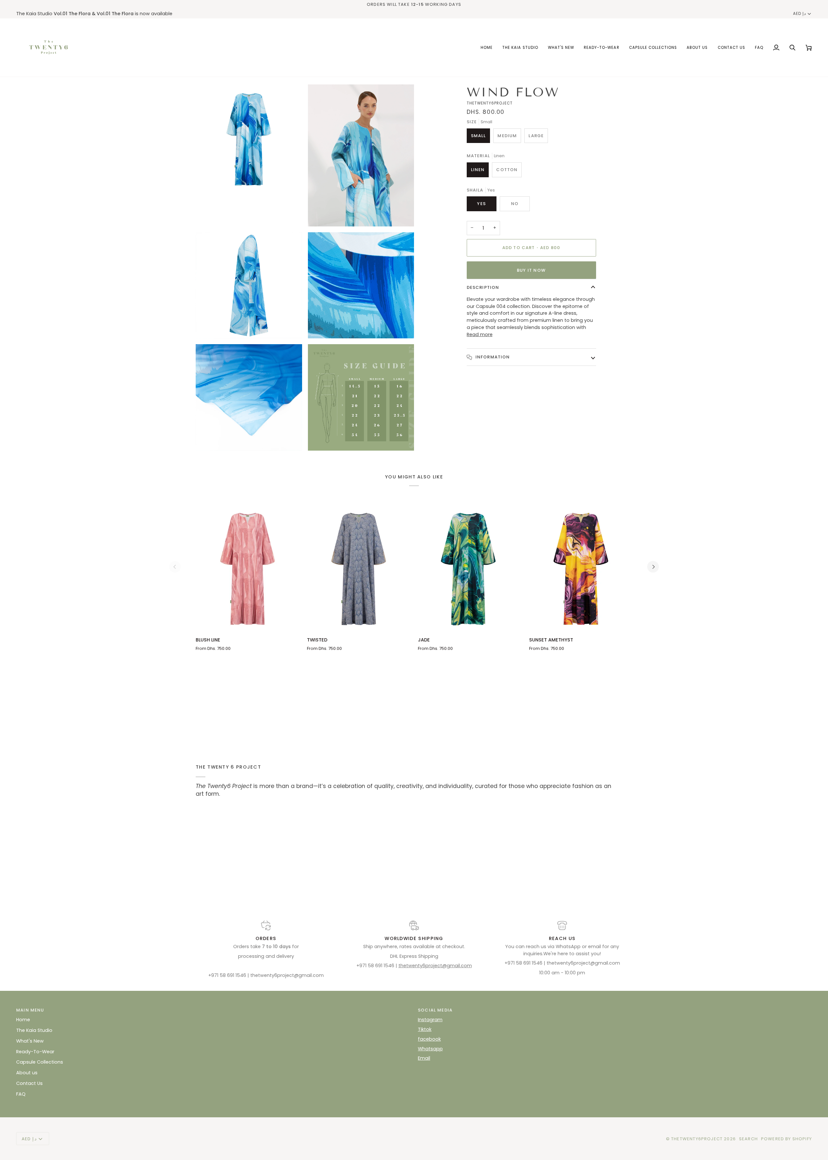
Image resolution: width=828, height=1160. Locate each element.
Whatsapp (430, 1048)
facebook (429, 1039)
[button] (653, 47)
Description (483, 287)
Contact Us (29, 1083)
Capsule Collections (39, 1062)
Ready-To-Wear (35, 1051)
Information (492, 357)
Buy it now (531, 270)
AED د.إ (799, 13)
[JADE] (469, 566)
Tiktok (424, 1029)
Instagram (430, 1019)
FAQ (21, 1094)
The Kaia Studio (34, 1030)
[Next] (653, 567)
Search (748, 1139)
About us (27, 1072)
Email (424, 1058)
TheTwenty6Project (697, 1139)
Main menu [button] (30, 1010)
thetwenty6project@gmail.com (435, 965)
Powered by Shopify (786, 1139)
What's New (30, 1041)
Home (23, 1019)
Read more (480, 334)
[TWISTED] (358, 566)
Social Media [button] (435, 1010)
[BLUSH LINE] (247, 566)
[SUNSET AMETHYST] (581, 566)
